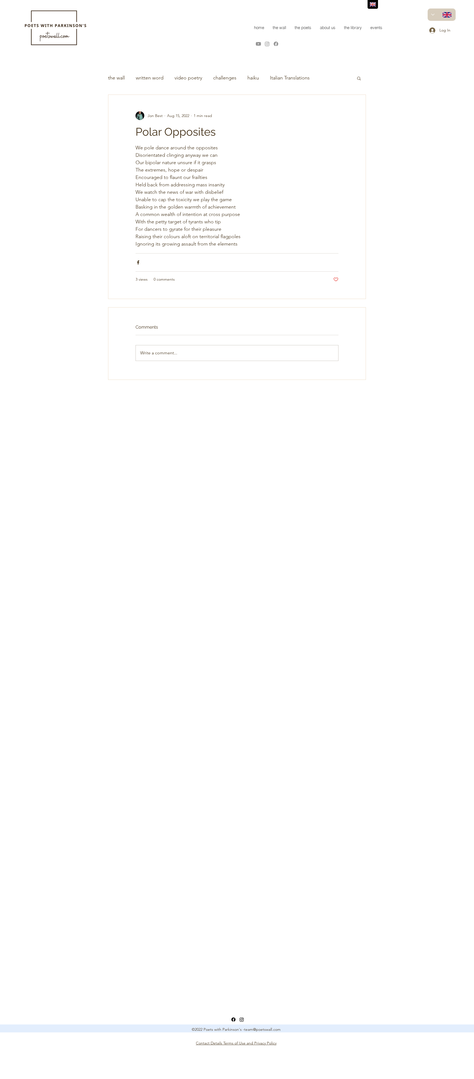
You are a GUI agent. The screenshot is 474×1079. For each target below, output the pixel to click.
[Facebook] (276, 44)
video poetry (188, 78)
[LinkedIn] (241, 1019)
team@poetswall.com (262, 1029)
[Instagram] (267, 44)
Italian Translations (290, 78)
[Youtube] (258, 44)
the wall (116, 78)
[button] (359, 78)
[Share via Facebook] (138, 262)
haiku (253, 78)
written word (149, 78)
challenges (224, 78)
